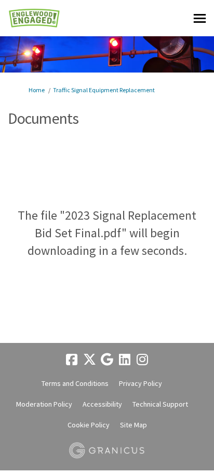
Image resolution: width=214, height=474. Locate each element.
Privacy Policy (140, 383)
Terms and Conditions (75, 383)
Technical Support (160, 404)
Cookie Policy (89, 424)
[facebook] (71, 359)
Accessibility (102, 404)
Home (37, 90)
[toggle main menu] (200, 18)
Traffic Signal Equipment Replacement (104, 90)
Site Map (133, 424)
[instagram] (142, 359)
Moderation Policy (44, 404)
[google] (107, 359)
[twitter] (89, 359)
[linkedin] (124, 359)
